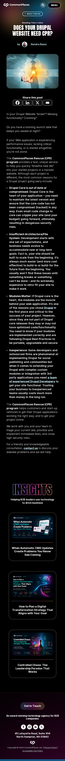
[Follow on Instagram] (29, 727)
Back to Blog (33, 14)
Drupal (48, 307)
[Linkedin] (27, 103)
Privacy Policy (50, 747)
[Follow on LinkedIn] (35, 727)
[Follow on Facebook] (23, 727)
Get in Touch (32, 705)
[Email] (47, 103)
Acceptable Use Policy (32, 751)
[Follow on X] (41, 727)
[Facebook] (17, 103)
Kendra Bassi (39, 44)
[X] (37, 103)
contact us (31, 448)
